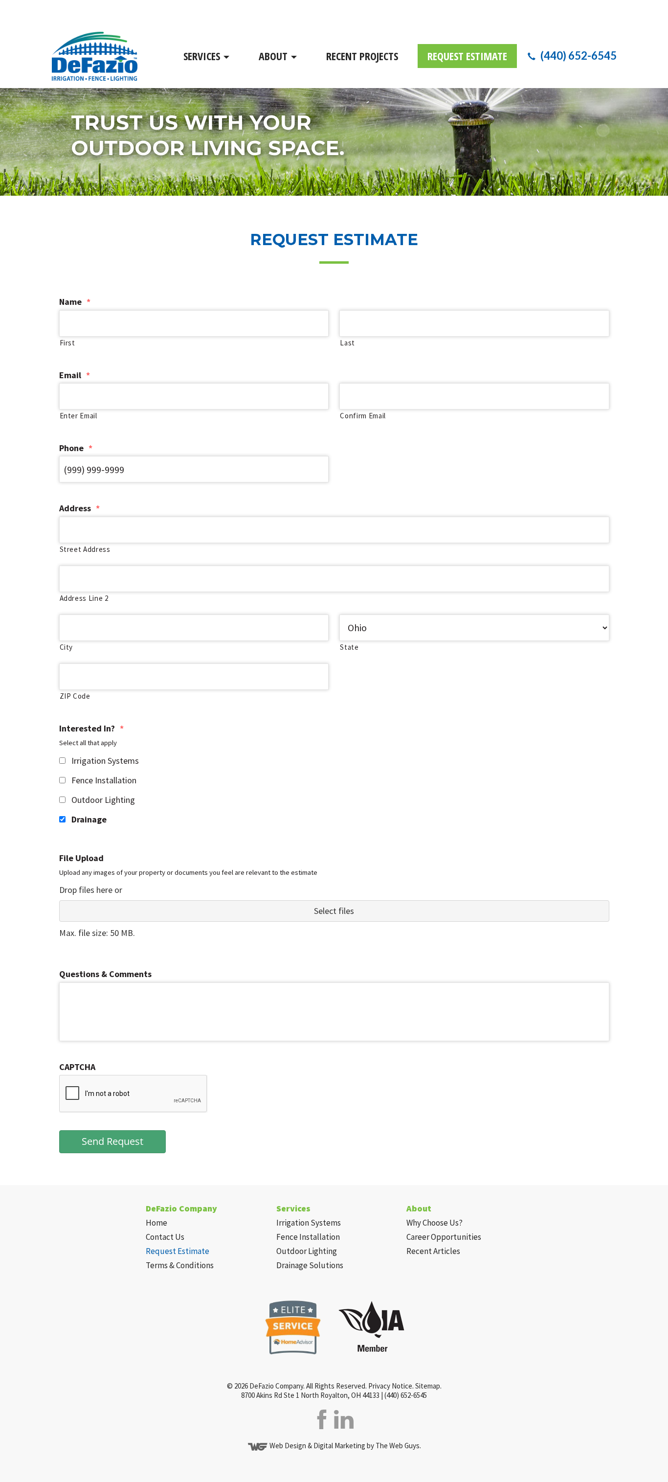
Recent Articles (433, 1251)
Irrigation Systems (105, 760)
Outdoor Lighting (103, 799)
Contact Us (165, 1236)
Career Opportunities (443, 1236)
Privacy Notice (390, 1386)
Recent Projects (362, 55)
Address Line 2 (84, 598)
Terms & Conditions (180, 1265)
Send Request (112, 1141)
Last (347, 342)
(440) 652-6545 (578, 55)
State (349, 647)
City (66, 647)
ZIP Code (75, 696)
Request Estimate (467, 55)
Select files (334, 910)
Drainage (89, 819)
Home (156, 1222)
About (274, 55)
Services (203, 55)
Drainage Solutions (309, 1265)
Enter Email (78, 415)
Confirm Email (363, 415)
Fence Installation (103, 780)
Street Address (85, 549)
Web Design (287, 1445)
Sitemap (427, 1386)
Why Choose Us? (434, 1222)
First (67, 342)
